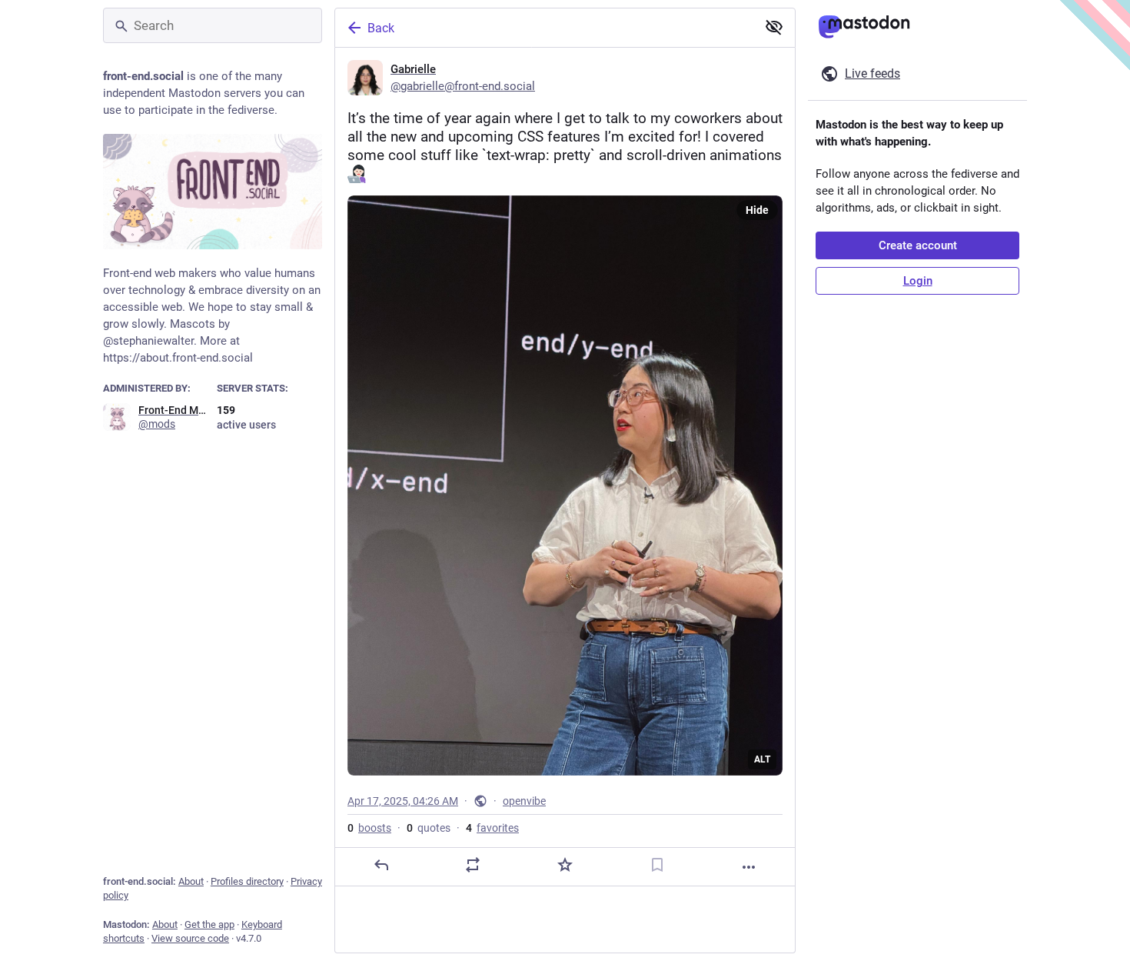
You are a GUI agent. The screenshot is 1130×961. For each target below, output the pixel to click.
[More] (748, 867)
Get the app (209, 924)
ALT (762, 759)
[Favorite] (565, 865)
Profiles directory (247, 881)
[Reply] (381, 865)
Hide (757, 210)
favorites (492, 828)
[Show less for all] (774, 26)
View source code (190, 938)
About (191, 881)
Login (917, 281)
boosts (369, 828)
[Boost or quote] (473, 865)
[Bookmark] (657, 865)
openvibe (524, 801)
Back (380, 28)
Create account (918, 245)
